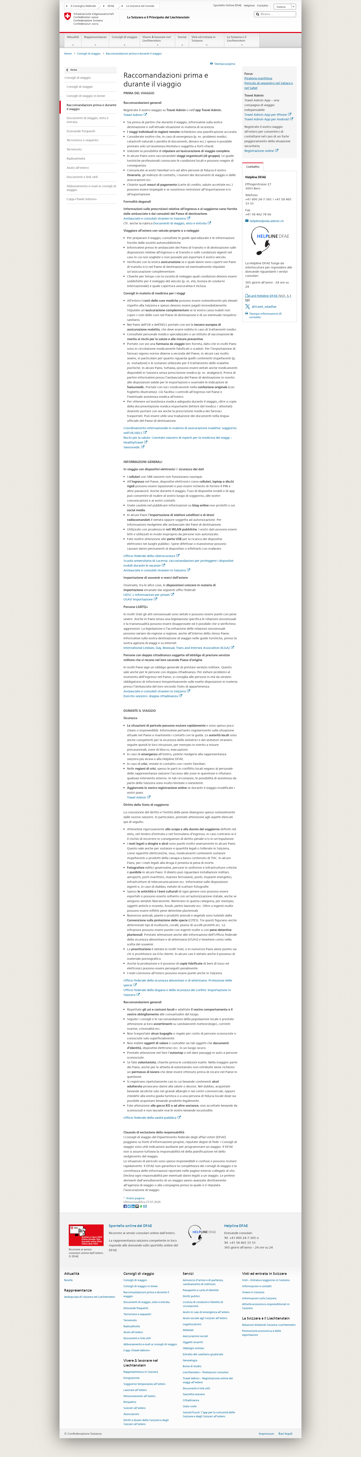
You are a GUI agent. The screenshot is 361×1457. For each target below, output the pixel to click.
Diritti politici (191, 1296)
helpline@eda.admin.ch (267, 221)
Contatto (250, 167)
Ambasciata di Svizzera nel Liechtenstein (89, 1297)
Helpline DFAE (236, 1226)
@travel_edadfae (264, 307)
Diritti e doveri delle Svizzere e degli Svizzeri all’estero (146, 1422)
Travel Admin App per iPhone (265, 115)
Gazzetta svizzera (194, 1394)
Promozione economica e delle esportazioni (261, 1332)
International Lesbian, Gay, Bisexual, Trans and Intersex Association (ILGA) (176, 648)
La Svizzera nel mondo (140, 6)
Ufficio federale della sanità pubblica (149, 1118)
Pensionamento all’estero (139, 1396)
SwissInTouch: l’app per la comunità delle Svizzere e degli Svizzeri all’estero (209, 1414)
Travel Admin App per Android (266, 119)
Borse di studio (192, 1366)
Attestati (188, 1330)
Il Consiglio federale (83, 6)
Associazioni (131, 1414)
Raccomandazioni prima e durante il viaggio (146, 1294)
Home (68, 53)
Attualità (73, 37)
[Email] (145, 1206)
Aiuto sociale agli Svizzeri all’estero (205, 1318)
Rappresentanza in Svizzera (140, 1372)
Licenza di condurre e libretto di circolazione (203, 1304)
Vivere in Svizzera (253, 1292)
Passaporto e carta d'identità (201, 1290)
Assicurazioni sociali (195, 1336)
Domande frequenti (135, 1308)
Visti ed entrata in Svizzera (204, 38)
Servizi (182, 37)
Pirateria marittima (258, 78)
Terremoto (130, 1320)
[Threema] (137, 1206)
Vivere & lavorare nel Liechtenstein (156, 38)
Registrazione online (259, 151)
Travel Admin (132, 115)
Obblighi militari (193, 1348)
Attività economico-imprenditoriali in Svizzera (266, 1306)
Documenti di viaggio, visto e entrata (180, 223)
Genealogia (190, 1360)
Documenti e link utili (137, 1338)
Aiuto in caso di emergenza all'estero (206, 1312)
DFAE (111, 6)
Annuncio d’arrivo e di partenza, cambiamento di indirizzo (203, 1282)
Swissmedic (131, 447)
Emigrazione (131, 1377)
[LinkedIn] (133, 1206)
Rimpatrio (129, 1402)
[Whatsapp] (141, 1206)
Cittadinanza (191, 1400)
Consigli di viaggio (124, 37)
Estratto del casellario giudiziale (203, 1354)
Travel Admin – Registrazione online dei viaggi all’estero (208, 1380)
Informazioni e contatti (257, 1286)
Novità (68, 1280)
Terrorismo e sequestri (137, 1314)
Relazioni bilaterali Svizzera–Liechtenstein (269, 1325)
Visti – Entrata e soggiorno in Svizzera (266, 1280)
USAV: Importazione (138, 599)
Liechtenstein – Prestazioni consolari (206, 1372)
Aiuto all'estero (133, 1332)
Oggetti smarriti (193, 1342)
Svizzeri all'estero (134, 1408)
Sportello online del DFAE (130, 1226)
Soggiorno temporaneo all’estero (144, 1384)
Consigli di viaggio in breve (140, 1286)
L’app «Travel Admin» (136, 1350)
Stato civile (190, 1406)
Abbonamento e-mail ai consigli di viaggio (150, 1344)
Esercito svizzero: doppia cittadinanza (150, 696)
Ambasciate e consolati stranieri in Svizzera (154, 218)
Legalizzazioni (192, 1324)
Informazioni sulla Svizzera (259, 1298)
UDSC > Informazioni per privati (146, 595)
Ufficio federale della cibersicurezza (149, 556)
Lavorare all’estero (135, 1390)
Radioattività (131, 1326)
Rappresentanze (95, 37)
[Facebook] (125, 1206)
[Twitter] (129, 1206)
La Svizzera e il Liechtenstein (236, 38)
